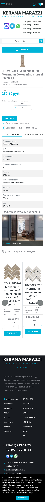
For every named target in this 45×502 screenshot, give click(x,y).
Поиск (41, 41)
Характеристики (12, 135)
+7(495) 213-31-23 (32, 24)
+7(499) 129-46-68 (32, 28)
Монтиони (16, 243)
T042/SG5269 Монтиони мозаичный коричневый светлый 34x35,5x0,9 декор (12, 294)
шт (22, 103)
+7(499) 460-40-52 (32, 32)
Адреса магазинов (33, 22)
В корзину (9, 118)
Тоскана (6, 243)
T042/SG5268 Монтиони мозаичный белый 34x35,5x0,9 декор (33, 293)
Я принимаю (22, 498)
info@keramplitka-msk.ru (15, 470)
